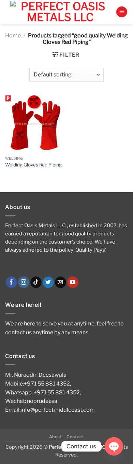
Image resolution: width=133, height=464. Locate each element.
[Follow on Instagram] (23, 282)
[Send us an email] (60, 282)
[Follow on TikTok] (36, 282)
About (55, 436)
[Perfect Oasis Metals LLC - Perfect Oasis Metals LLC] (60, 12)
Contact (75, 436)
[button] (121, 12)
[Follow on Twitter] (48, 282)
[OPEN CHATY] (114, 446)
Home (13, 35)
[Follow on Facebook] (11, 282)
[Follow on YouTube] (72, 282)
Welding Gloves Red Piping (33, 164)
